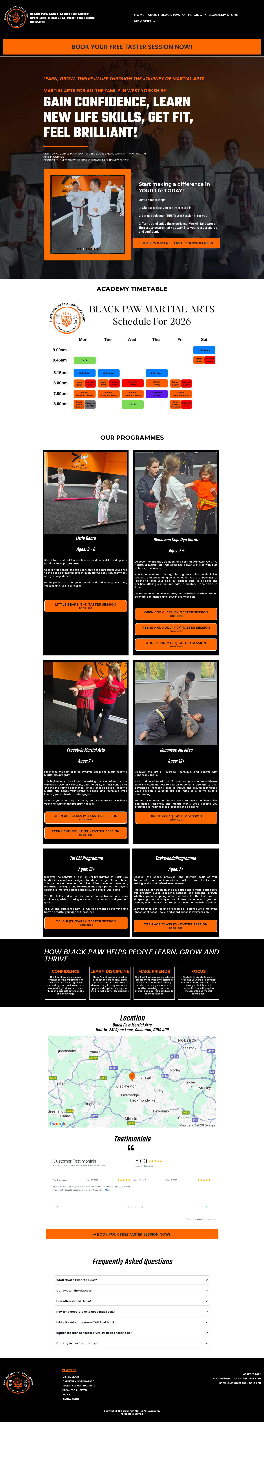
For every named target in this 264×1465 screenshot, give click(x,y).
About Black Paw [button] (165, 15)
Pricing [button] (195, 15)
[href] (132, 1082)
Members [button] (143, 21)
